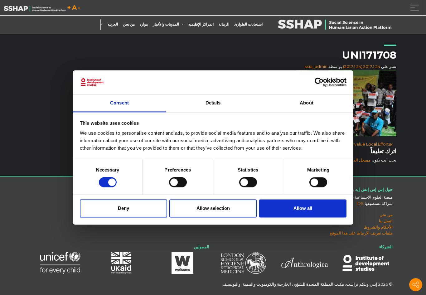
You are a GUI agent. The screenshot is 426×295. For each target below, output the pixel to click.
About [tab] (306, 102)
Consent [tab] (119, 102)
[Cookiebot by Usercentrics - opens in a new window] (319, 82)
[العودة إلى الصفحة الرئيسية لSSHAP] (35, 8)
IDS (360, 203)
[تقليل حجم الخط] (79, 8)
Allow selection (213, 208)
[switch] (178, 182)
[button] (184, 24)
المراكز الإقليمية (201, 24)
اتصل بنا (386, 220)
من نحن (129, 24)
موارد (144, 24)
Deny (123, 208)
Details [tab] (213, 102)
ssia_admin (316, 66)
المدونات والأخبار (166, 24)
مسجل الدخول (358, 159)
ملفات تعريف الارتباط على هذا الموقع (361, 232)
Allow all (302, 208)
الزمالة (224, 24)
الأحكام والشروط (378, 227)
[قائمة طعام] (413, 7)
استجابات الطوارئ (248, 24)
